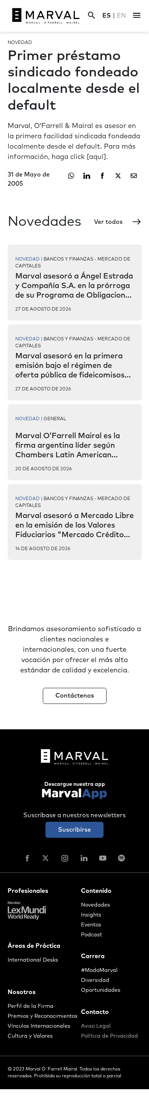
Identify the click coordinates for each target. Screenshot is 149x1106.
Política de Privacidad (109, 1036)
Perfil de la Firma (30, 1006)
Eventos (91, 925)
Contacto (95, 1012)
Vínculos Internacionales (39, 1026)
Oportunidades (100, 990)
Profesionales (28, 891)
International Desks (33, 960)
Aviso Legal (96, 1026)
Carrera (93, 956)
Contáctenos (74, 696)
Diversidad (95, 980)
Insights (91, 915)
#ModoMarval (99, 970)
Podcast (91, 935)
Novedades (95, 905)
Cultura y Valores (30, 1036)
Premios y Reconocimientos (43, 1016)
